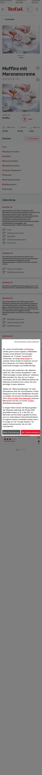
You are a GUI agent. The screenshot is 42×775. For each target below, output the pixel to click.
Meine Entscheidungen (11, 432)
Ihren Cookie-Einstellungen (19, 398)
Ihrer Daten (25, 359)
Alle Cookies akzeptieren (31, 432)
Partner (30, 349)
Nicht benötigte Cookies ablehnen (26, 342)
